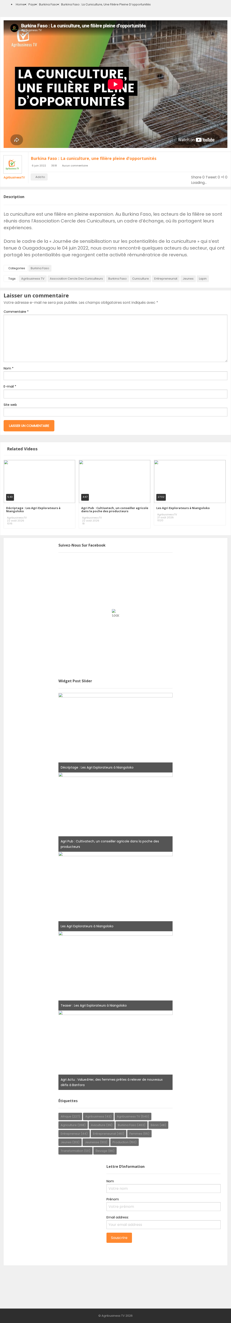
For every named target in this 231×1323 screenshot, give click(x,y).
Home (20, 4)
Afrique (70, 1116)
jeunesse (96, 1142)
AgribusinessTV (14, 177)
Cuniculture (140, 278)
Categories (16, 268)
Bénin (158, 1125)
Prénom (112, 1199)
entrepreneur (74, 1133)
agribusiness (98, 1116)
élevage (105, 1151)
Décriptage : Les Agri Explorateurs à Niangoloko (33, 509)
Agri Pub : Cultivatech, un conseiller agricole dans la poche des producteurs (114, 509)
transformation (75, 1151)
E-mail (10, 386)
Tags (12, 278)
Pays (31, 4)
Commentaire (16, 311)
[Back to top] (216, 1312)
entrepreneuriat (165, 278)
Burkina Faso (48, 4)
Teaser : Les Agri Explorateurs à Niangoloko (94, 1005)
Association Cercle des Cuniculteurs (76, 278)
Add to (40, 177)
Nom (9, 368)
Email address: (117, 1217)
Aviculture (101, 1125)
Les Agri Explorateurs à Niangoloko (183, 508)
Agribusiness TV (32, 278)
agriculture (73, 1125)
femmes (139, 1133)
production (124, 1142)
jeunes (188, 278)
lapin (203, 278)
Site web (10, 404)
